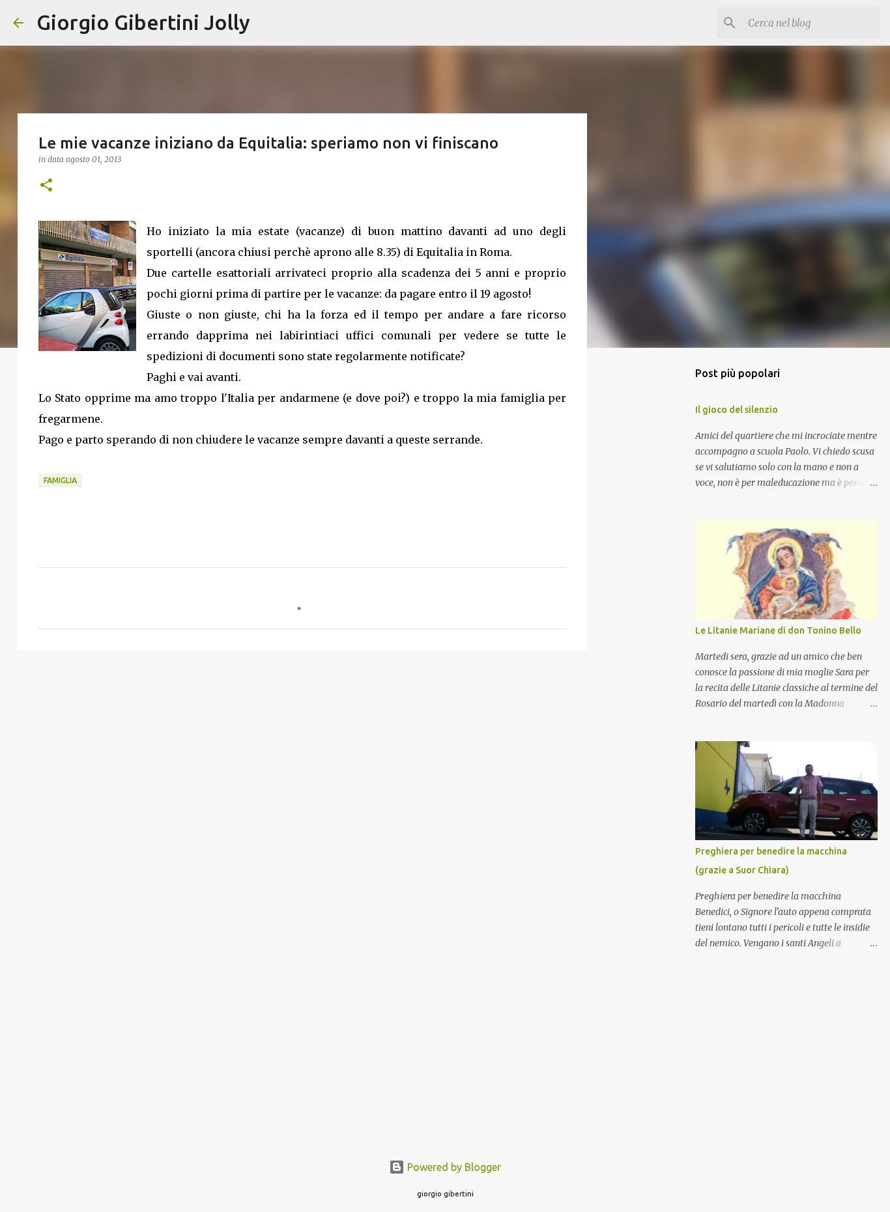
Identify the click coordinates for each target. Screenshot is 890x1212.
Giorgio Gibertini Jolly (143, 22)
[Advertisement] (302, 760)
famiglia (60, 480)
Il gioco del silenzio (736, 409)
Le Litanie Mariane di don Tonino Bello (778, 630)
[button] (46, 186)
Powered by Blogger (453, 1167)
